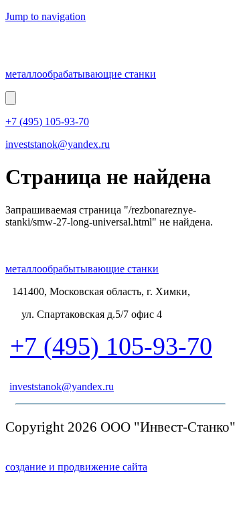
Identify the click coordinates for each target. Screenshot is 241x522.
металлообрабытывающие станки (82, 268)
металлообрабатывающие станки (80, 74)
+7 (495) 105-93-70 (47, 121)
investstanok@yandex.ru (57, 144)
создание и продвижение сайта (76, 466)
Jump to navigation (45, 16)
